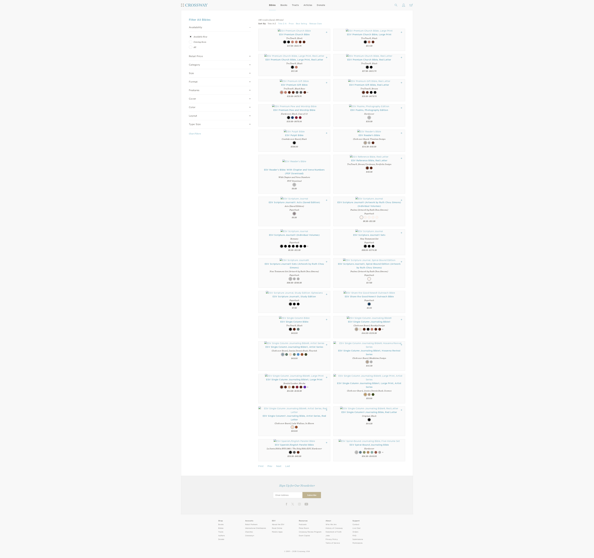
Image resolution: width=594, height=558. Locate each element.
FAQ (354, 536)
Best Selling (301, 24)
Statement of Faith (333, 532)
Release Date (315, 24)
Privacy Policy (332, 539)
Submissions (358, 539)
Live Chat (356, 528)
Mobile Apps (277, 532)
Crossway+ (249, 536)
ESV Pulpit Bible (294, 135)
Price (291, 24)
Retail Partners (251, 525)
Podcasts (302, 525)
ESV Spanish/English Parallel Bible (294, 445)
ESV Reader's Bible (369, 135)
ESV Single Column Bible (294, 322)
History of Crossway (334, 528)
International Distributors (255, 528)
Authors (221, 536)
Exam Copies (304, 536)
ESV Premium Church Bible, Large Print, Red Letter (294, 59)
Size (191, 73)
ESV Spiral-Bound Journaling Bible (369, 445)
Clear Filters (195, 133)
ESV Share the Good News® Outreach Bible (369, 296)
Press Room (304, 528)
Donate (321, 5)
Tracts (295, 5)
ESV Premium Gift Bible (294, 85)
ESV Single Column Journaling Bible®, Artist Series (294, 347)
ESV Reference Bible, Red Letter (369, 160)
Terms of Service (333, 543)
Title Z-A (282, 24)
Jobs (328, 536)
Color (192, 107)
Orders (355, 532)
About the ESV (278, 525)
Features (194, 90)
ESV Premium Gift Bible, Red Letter (369, 85)
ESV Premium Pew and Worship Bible (294, 110)
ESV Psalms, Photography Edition (369, 110)
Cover (192, 98)
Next (278, 466)
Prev (269, 466)
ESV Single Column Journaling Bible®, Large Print (294, 379)
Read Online (277, 528)
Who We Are (331, 525)
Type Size (195, 124)
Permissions (357, 543)
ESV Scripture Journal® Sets (369, 235)
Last (287, 466)
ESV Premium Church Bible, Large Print (369, 34)
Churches (249, 532)
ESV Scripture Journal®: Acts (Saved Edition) (294, 202)
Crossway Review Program (310, 532)
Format (193, 81)
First (261, 466)
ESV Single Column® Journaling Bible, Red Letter (369, 412)
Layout (193, 115)
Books (283, 5)
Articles (307, 5)
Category (194, 64)
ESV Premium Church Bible (294, 34)
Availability (195, 27)
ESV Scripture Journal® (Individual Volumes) (294, 235)
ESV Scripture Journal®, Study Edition (294, 296)
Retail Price (196, 56)
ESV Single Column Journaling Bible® (369, 322)
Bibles (272, 5)
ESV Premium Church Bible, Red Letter (369, 59)
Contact (356, 525)
